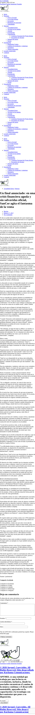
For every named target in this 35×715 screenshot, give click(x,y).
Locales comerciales (10, 51)
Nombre (3, 618)
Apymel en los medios (14, 29)
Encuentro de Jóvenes (17, 37)
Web (1, 627)
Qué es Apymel (12, 17)
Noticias (6, 26)
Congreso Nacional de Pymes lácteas (22, 36)
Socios (9, 41)
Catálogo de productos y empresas (17, 46)
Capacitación (11, 34)
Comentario (4, 603)
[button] (17, 584)
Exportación (11, 32)
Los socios (10, 21)
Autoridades (11, 24)
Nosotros (6, 16)
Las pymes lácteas (12, 19)
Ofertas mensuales (12, 49)
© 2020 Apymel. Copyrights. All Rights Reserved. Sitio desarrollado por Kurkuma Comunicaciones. (17, 670)
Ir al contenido (4, 1)
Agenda (9, 31)
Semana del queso (12, 39)
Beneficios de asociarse (14, 22)
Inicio (5, 14)
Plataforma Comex (12, 44)
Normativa (10, 47)
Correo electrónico (6, 621)
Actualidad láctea (12, 27)
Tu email (3, 701)
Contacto (6, 52)
